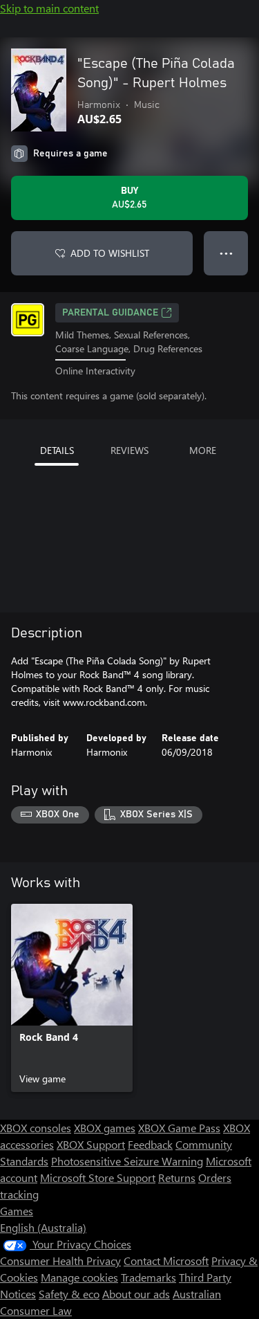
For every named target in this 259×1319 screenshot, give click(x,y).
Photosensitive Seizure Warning (127, 1161)
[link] (72, 998)
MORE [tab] (202, 450)
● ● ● (226, 253)
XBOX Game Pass (179, 1127)
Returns (176, 1177)
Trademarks (148, 1277)
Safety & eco (69, 1293)
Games (16, 1210)
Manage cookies (79, 1277)
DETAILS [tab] (57, 450)
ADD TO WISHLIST (109, 253)
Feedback (150, 1144)
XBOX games (104, 1127)
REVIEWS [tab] (129, 450)
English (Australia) (43, 1227)
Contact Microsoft (166, 1260)
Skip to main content (49, 8)
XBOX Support (91, 1144)
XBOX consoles (35, 1127)
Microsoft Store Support (97, 1177)
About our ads (136, 1293)
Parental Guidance (110, 313)
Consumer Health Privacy (60, 1260)
